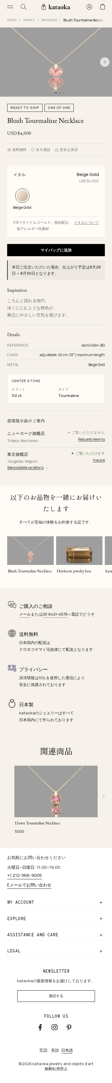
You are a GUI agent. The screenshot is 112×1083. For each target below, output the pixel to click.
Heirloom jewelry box (74, 571)
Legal (14, 951)
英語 (55, 1050)
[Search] (23, 6)
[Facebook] (40, 1027)
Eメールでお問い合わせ (29, 885)
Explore (16, 918)
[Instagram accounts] (54, 1027)
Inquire (99, 460)
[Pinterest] (69, 1027)
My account (20, 902)
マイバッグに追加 (56, 250)
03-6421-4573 (54, 614)
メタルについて (86, 222)
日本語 (67, 1050)
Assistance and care (32, 934)
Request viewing (91, 439)
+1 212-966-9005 (24, 875)
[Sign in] (89, 6)
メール (25, 614)
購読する (56, 996)
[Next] (103, 796)
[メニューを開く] (10, 6)
